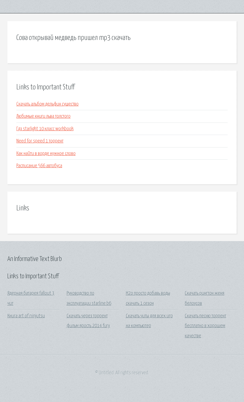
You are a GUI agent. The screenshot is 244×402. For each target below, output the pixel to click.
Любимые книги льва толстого (43, 116)
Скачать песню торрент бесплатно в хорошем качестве (205, 326)
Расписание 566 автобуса (39, 165)
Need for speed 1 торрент (39, 141)
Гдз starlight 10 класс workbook (44, 128)
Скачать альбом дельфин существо (47, 104)
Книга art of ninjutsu (26, 316)
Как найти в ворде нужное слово (46, 153)
